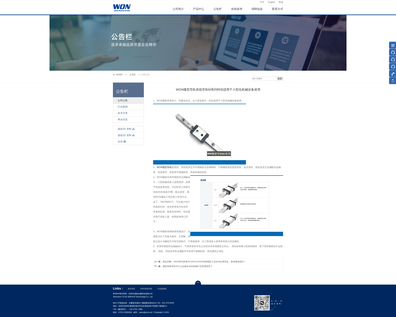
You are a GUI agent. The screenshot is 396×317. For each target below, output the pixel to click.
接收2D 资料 (124, 135)
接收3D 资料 (124, 129)
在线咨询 (236, 8)
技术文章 (123, 113)
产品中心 (198, 8)
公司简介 (178, 8)
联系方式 (277, 8)
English (271, 2)
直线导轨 (131, 289)
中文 (262, 2)
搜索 (280, 78)
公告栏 (217, 8)
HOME (119, 74)
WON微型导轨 (164, 167)
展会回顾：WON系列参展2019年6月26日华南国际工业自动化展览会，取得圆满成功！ (200, 261)
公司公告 (123, 100)
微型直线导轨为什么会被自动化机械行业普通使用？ (183, 266)
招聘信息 (257, 8)
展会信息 (123, 119)
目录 (120, 141)
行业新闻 (123, 106)
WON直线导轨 (146, 289)
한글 (281, 2)
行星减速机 (162, 289)
